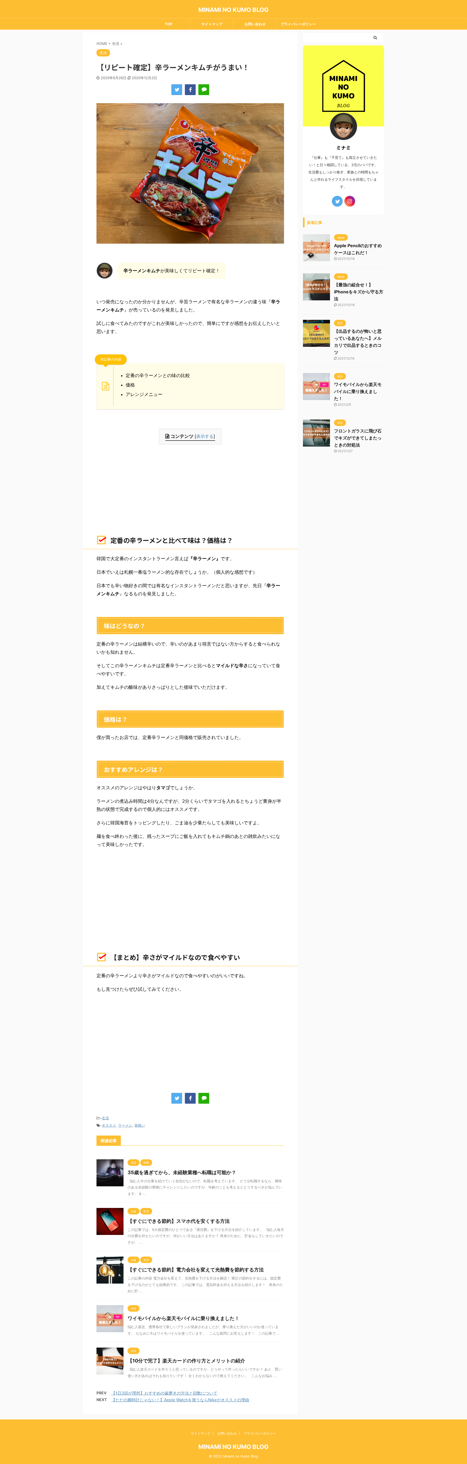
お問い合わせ (255, 24)
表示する (205, 436)
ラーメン (125, 1125)
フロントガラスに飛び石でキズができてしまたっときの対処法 (358, 438)
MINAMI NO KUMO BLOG (233, 9)
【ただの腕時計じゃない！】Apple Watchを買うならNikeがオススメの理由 (180, 1399)
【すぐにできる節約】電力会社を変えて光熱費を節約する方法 (196, 1269)
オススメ (109, 1125)
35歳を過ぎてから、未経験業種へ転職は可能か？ (182, 1172)
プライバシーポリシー (298, 24)
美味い (139, 1125)
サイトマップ (211, 24)
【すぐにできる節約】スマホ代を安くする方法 (179, 1221)
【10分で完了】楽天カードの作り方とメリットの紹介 (186, 1361)
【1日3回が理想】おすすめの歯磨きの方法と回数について (164, 1393)
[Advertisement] (190, 488)
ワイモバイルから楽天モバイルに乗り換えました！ (183, 1318)
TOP (168, 24)
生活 (105, 1118)
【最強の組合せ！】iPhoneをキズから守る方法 (358, 291)
